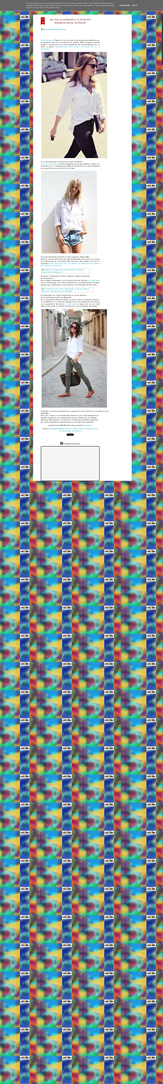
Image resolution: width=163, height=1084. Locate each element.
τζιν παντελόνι (65, 431)
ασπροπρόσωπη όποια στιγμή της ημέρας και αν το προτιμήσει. (70, 48)
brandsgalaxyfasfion (57, 428)
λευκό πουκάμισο (91, 428)
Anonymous (87, 425)
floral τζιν (68, 428)
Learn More (125, 5)
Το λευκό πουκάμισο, (49, 164)
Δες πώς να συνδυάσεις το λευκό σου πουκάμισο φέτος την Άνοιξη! (70, 21)
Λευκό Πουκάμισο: (48, 40)
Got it (134, 5)
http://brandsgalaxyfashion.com (55, 29)
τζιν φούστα (76, 431)
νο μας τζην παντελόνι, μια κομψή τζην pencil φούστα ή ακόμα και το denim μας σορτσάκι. (70, 264)
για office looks (94, 280)
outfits (75, 428)
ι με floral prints (71, 304)
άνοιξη (80, 428)
